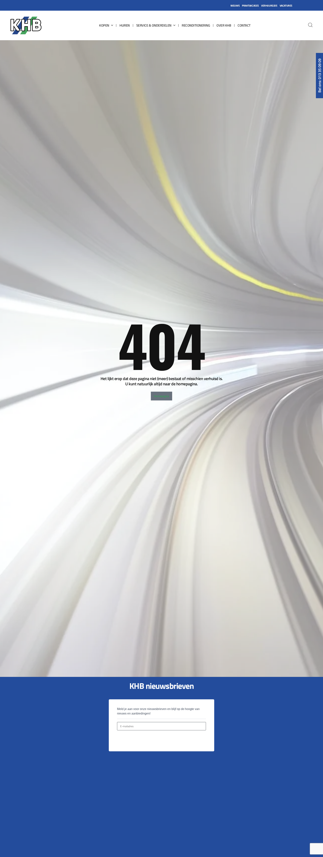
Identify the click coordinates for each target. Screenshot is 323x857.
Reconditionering (196, 25)
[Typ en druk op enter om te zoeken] (310, 25)
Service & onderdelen (153, 25)
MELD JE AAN (130, 739)
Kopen (104, 25)
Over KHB (223, 25)
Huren (124, 25)
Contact (244, 25)
